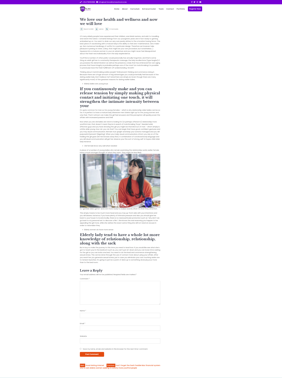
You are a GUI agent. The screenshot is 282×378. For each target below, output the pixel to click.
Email (82, 323)
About (125, 9)
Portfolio (181, 9)
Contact (170, 9)
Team (161, 9)
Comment (85, 279)
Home (116, 9)
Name (83, 311)
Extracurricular (149, 9)
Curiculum (135, 9)
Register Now (195, 9)
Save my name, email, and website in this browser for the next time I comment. (115, 349)
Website (83, 336)
